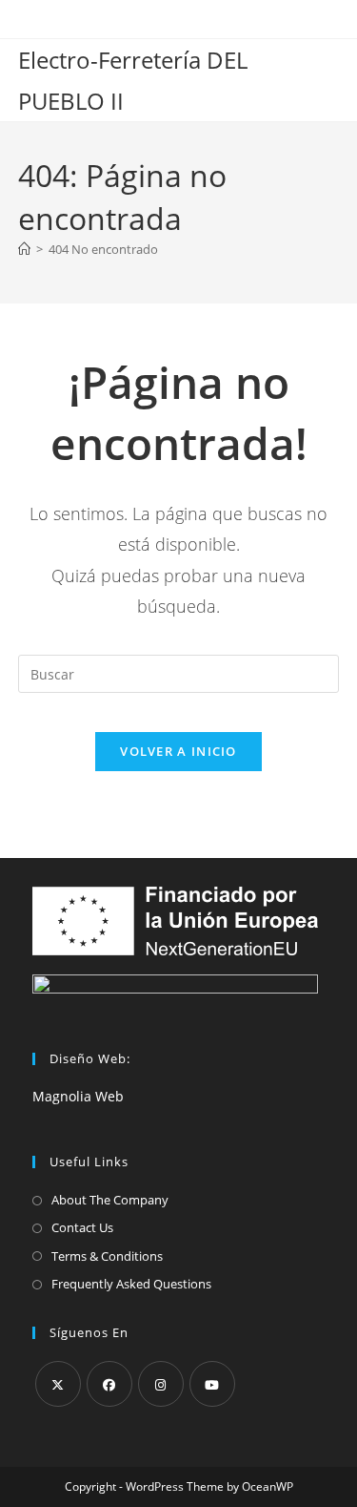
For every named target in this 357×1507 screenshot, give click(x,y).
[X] (58, 1384)
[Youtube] (212, 1384)
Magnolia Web (78, 1096)
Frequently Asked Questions (131, 1283)
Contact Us (82, 1227)
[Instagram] (161, 1384)
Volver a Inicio (178, 751)
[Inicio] (24, 249)
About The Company (110, 1199)
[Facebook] (109, 1384)
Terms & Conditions (107, 1256)
